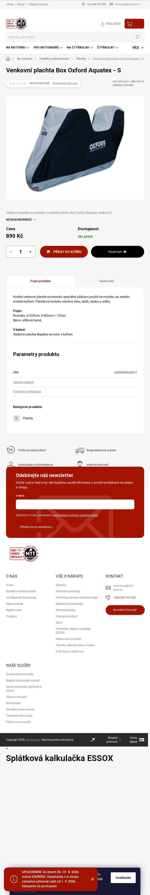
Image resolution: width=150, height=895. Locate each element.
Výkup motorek (38, 4)
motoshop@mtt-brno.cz (123, 587)
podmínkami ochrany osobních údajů (75, 515)
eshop (10, 4)
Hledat (137, 37)
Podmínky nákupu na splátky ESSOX (73, 630)
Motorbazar (13, 703)
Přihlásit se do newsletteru (36, 526)
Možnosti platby (65, 610)
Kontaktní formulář (125, 609)
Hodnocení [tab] (106, 281)
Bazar (21, 4)
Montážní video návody (20, 709)
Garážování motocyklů (19, 674)
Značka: (123, 85)
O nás (9, 585)
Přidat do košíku (67, 252)
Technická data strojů (19, 715)
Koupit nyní (115, 251)
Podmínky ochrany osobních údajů (77, 597)
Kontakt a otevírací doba (21, 591)
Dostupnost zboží (66, 616)
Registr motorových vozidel (23, 680)
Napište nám (14, 610)
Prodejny (11, 616)
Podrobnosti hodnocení (65, 83)
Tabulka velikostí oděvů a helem (75, 645)
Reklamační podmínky (69, 603)
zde (100, 879)
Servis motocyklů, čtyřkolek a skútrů (24, 688)
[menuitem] (18, 47)
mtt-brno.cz (32, 739)
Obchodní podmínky (68, 591)
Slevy (59, 622)
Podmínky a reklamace (27, 391)
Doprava (61, 585)
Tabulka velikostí (23, 382)
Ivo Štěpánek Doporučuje (21, 597)
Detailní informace (19, 219)
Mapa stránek (14, 603)
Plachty (28, 418)
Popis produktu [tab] (40, 281)
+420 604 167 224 (124, 597)
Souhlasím (123, 878)
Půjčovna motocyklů (18, 721)
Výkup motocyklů (16, 696)
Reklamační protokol (68, 639)
